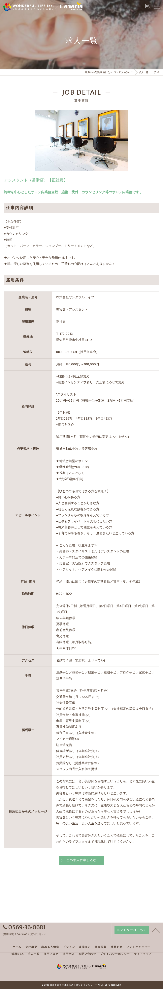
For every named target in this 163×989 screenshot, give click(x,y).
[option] (81, 140)
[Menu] (156, 6)
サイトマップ (143, 954)
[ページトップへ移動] (156, 930)
